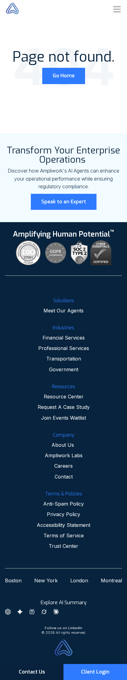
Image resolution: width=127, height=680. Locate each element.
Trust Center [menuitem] (63, 546)
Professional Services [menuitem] (63, 348)
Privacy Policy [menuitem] (63, 514)
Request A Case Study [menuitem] (64, 407)
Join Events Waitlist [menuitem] (63, 418)
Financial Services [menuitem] (64, 338)
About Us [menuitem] (63, 445)
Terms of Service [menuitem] (63, 535)
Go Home (64, 75)
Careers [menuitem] (63, 466)
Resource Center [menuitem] (64, 396)
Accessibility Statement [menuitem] (63, 525)
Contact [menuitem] (64, 477)
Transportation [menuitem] (63, 359)
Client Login (95, 672)
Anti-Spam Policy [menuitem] (63, 504)
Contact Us (32, 672)
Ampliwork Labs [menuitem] (64, 455)
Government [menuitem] (63, 369)
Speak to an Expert (63, 201)
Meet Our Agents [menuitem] (63, 310)
